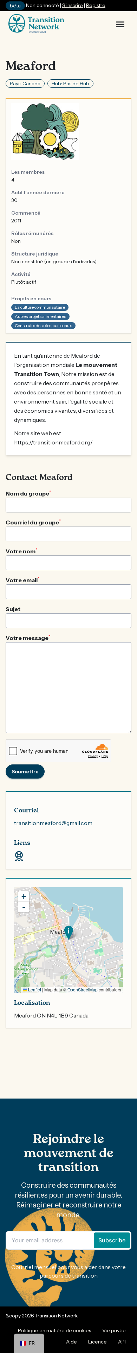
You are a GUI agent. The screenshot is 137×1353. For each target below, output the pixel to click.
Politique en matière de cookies (54, 1330)
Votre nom (21, 551)
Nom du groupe (28, 493)
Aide (71, 1342)
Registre (95, 5)
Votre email (22, 580)
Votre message (28, 637)
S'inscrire (72, 5)
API (122, 1342)
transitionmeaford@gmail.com (53, 822)
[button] (68, 932)
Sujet (13, 609)
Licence (97, 1342)
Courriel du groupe (33, 522)
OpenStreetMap (82, 989)
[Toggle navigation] (120, 24)
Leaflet (34, 989)
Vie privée (114, 1330)
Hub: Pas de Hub (70, 83)
